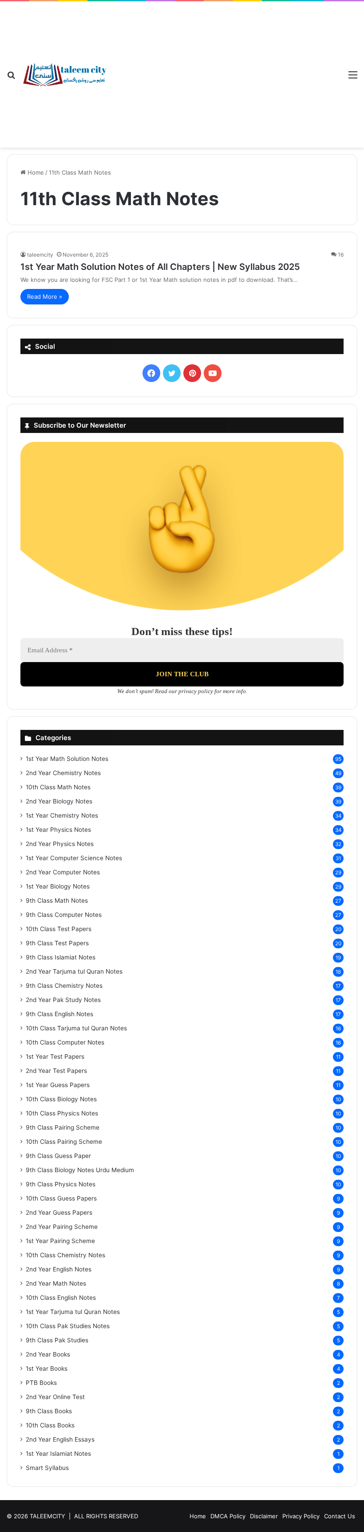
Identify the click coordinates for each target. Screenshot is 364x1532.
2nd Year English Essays (60, 1439)
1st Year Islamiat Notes (58, 1453)
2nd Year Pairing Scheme (62, 1226)
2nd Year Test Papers (56, 1070)
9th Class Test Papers (57, 943)
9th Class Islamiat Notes (60, 957)
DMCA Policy (227, 1516)
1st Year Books (46, 1368)
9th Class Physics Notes (60, 1184)
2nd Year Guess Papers (59, 1212)
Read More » (44, 296)
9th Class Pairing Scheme (62, 1127)
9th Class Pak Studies (57, 1340)
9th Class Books (49, 1411)
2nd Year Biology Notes (59, 801)
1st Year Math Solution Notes (67, 758)
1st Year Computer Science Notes (74, 858)
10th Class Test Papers (58, 928)
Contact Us (339, 1516)
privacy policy (195, 691)
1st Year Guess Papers (58, 1084)
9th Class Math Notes (57, 900)
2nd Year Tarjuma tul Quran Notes (74, 971)
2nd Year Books (48, 1354)
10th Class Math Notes (58, 787)
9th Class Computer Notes (64, 914)
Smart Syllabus (47, 1467)
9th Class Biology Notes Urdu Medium (80, 1169)
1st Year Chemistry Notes (62, 815)
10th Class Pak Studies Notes (68, 1325)
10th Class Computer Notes (65, 1042)
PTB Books (41, 1382)
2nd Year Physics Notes (60, 843)
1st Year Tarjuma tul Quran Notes (73, 1311)
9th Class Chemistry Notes (64, 985)
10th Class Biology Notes (61, 1099)
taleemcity (40, 254)
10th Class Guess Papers (61, 1198)
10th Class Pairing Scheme (64, 1141)
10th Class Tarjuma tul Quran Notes (76, 1028)
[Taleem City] (64, 74)
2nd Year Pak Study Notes (63, 999)
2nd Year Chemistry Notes (63, 772)
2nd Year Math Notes (56, 1283)
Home (35, 172)
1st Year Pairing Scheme (60, 1240)
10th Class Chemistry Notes (65, 1255)
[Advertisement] (224, 68)
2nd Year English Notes (58, 1269)
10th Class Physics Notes (62, 1113)
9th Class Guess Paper (58, 1155)
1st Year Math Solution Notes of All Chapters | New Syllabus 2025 (160, 266)
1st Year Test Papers (55, 1056)
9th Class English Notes (59, 1013)
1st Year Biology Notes (58, 886)
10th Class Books (50, 1425)
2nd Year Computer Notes (63, 872)
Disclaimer (264, 1516)
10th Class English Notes (61, 1297)
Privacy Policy (301, 1516)
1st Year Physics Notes (58, 829)
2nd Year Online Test (55, 1396)
